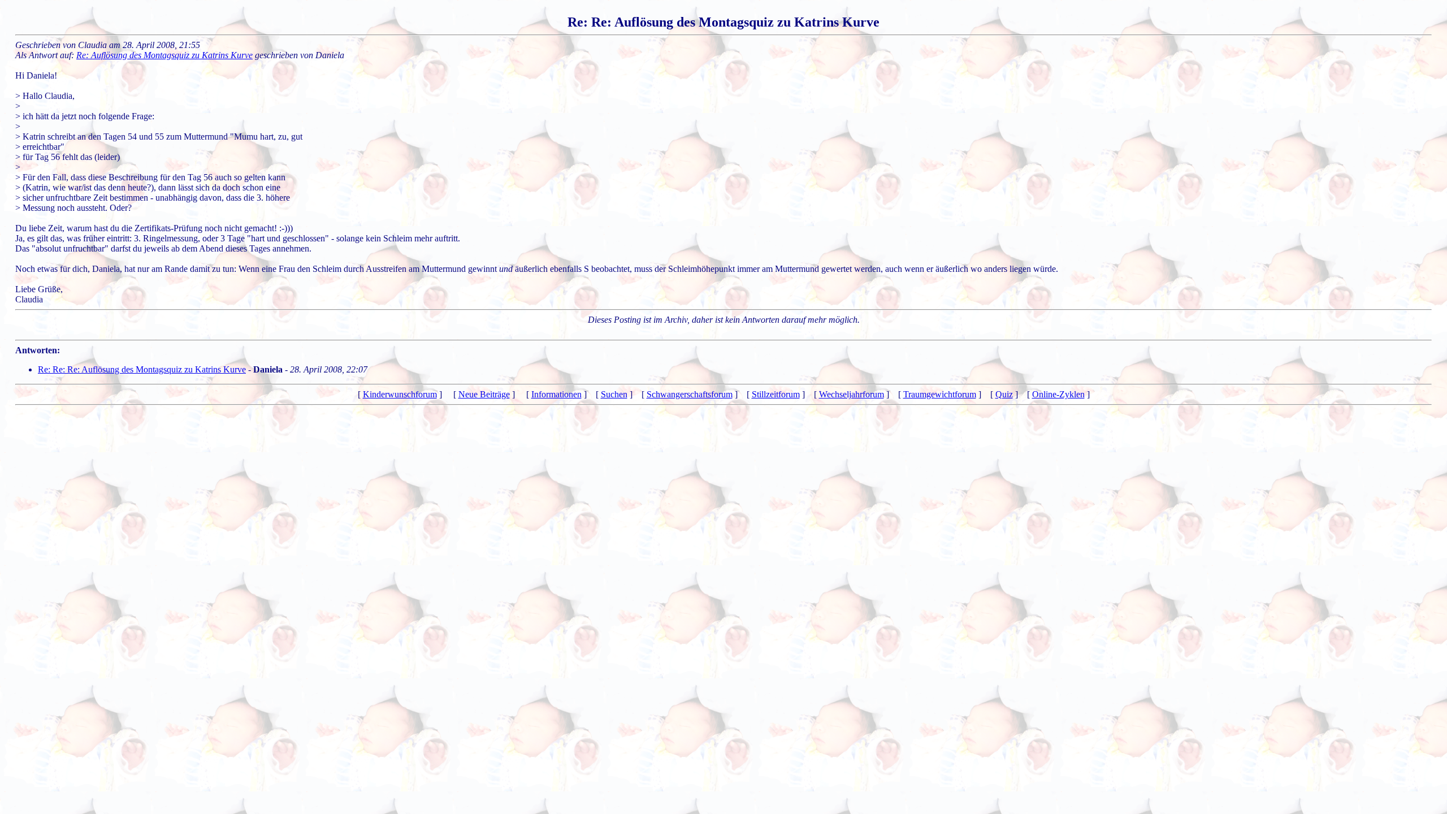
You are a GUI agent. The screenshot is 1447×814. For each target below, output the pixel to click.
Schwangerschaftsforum (690, 394)
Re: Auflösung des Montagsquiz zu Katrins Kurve (164, 55)
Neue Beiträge (484, 394)
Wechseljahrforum (851, 394)
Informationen (556, 394)
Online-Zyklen (1058, 394)
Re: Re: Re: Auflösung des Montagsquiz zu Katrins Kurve (142, 369)
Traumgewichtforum (939, 394)
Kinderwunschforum (400, 394)
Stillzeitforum (776, 394)
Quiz (1004, 394)
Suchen (614, 394)
